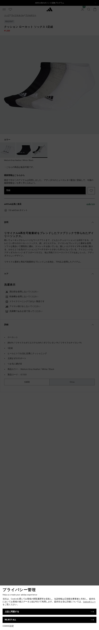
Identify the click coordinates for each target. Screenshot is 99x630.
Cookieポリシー (89, 602)
